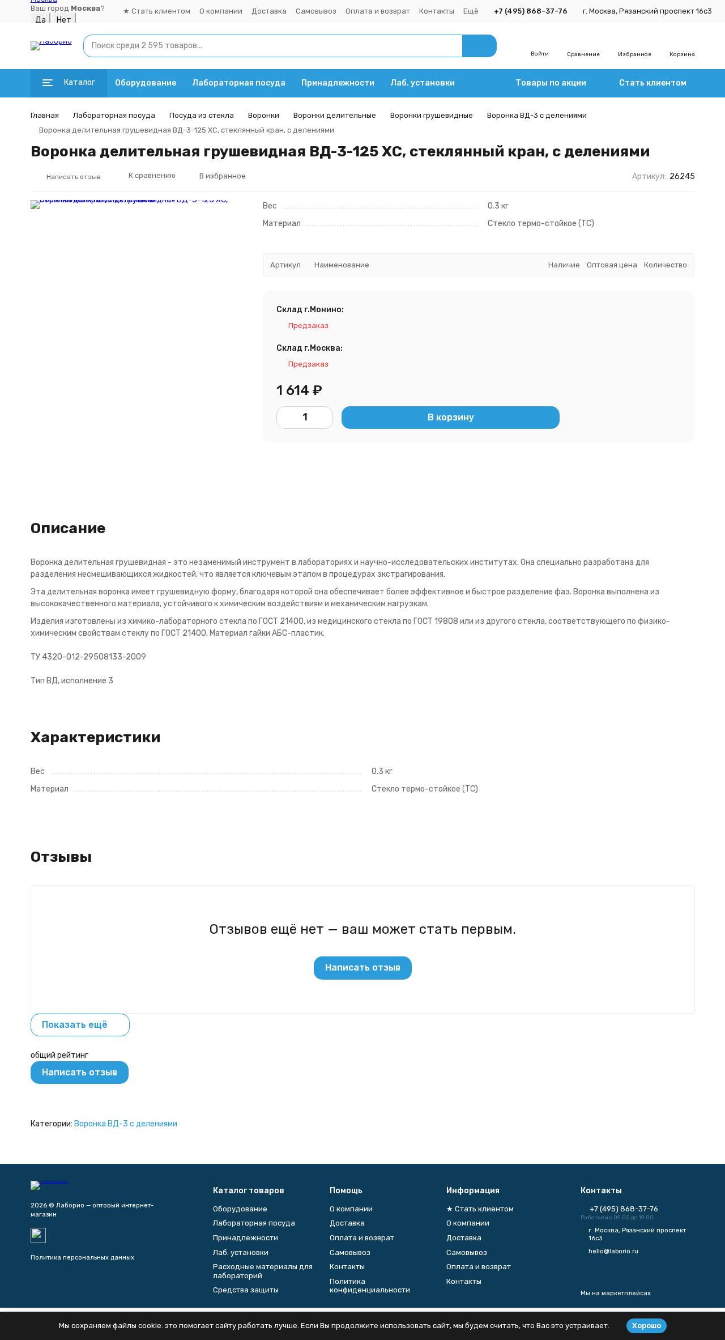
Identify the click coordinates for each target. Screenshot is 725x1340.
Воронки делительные (334, 115)
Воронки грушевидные (431, 115)
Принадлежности (337, 83)
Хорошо (646, 1325)
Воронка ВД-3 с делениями (537, 115)
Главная (45, 115)
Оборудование (145, 83)
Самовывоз (316, 11)
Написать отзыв (362, 967)
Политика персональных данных (82, 1257)
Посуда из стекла (201, 115)
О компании (220, 11)
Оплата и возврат (378, 11)
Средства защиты (246, 1290)
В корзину (451, 417)
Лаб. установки (422, 83)
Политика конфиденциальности (370, 1286)
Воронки (263, 115)
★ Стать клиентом (156, 11)
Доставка (269, 11)
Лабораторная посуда (238, 83)
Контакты (436, 11)
